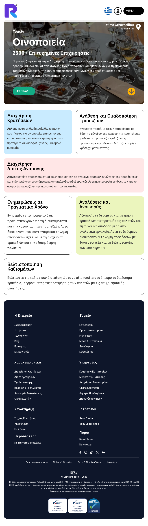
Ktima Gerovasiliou (119, 25)
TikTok (91, 452)
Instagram (85, 452)
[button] (24, 91)
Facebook (80, 452)
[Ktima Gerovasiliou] (138, 27)
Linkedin (103, 452)
